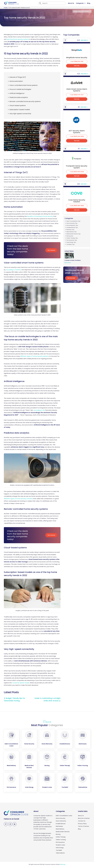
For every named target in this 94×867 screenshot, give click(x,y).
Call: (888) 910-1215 (77, 61)
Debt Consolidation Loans (64, 816)
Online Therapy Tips (72, 238)
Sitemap (62, 864)
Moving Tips (69, 236)
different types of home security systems (34, 356)
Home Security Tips (71, 223)
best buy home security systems (18, 39)
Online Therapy (61, 837)
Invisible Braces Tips (72, 227)
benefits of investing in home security (40, 216)
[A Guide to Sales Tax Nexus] (70, 255)
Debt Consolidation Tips (73, 221)
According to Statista (13, 270)
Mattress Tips (70, 229)
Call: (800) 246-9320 (77, 136)
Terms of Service (83, 826)
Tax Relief (59, 850)
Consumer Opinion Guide (20, 683)
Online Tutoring (61, 840)
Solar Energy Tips (71, 242)
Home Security (60, 818)
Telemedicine (60, 853)
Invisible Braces (60, 824)
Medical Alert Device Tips (73, 234)
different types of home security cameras (18, 499)
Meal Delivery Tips (71, 231)
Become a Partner (84, 818)
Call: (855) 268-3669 (77, 205)
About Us (71, 3)
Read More (68, 262)
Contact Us (81, 821)
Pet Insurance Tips (71, 240)
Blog (88, 3)
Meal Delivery (60, 829)
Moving (58, 834)
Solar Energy (60, 848)
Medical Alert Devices (62, 832)
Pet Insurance (60, 842)
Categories (80, 3)
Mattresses (59, 826)
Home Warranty (61, 821)
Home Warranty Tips (72, 225)
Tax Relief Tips (70, 244)
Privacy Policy (82, 824)
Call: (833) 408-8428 (77, 172)
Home (5, 8)
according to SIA (39, 410)
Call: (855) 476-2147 (77, 95)
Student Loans (60, 845)
